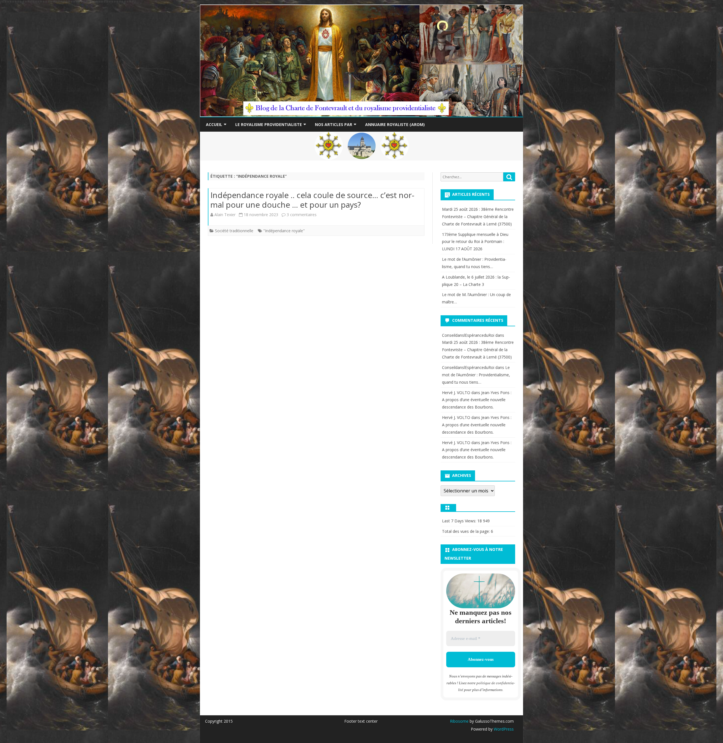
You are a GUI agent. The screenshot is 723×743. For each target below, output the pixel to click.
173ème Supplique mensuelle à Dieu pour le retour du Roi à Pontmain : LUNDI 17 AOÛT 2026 (475, 242)
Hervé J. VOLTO (456, 392)
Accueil (214, 124)
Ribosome (459, 721)
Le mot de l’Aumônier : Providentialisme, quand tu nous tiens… (476, 375)
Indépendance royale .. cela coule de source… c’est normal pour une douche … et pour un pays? (312, 200)
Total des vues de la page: (466, 531)
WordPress (503, 729)
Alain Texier (225, 214)
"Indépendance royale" (284, 230)
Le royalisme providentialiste (268, 124)
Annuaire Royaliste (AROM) (395, 124)
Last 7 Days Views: (459, 520)
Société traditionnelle (234, 230)
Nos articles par (333, 124)
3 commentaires (302, 214)
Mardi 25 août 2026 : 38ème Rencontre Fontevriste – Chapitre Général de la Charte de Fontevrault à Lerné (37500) (478, 217)
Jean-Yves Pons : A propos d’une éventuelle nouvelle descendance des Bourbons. (476, 400)
